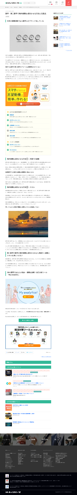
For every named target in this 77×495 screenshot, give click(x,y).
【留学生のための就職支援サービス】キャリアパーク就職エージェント (28, 383)
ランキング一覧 (69, 50)
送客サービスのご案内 (34, 461)
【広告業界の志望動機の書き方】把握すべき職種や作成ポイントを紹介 (65, 45)
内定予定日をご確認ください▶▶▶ (20, 405)
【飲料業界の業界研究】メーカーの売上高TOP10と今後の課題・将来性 (65, 17)
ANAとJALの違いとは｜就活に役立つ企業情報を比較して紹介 (65, 31)
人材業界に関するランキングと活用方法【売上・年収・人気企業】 (65, 38)
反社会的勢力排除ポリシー (47, 465)
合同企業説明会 (7, 457)
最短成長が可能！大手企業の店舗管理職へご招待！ (24, 413)
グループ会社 (45, 454)
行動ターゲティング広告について (48, 457)
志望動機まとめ (20, 461)
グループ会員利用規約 (47, 459)
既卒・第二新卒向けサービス (10, 466)
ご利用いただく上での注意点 (60, 457)
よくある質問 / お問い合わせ (60, 462)
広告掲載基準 (58, 459)
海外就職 (7, 16)
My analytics (20, 453)
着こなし (58, 439)
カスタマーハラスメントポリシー (48, 466)
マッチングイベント (8, 459)
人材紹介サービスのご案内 (35, 454)
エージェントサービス (9, 461)
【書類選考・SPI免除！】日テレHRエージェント (23, 393)
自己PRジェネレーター (22, 455)
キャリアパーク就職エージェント (10, 453)
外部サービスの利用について (48, 461)
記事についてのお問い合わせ (46, 356)
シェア (18, 352)
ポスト (24, 352)
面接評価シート (20, 463)
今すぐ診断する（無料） (29, 320)
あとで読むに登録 (10, 352)
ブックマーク (30, 352)
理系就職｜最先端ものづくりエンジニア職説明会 (23, 422)
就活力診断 (20, 457)
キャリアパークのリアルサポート (61, 454)
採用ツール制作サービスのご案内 (36, 455)
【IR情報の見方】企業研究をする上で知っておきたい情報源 (65, 24)
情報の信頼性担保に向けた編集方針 (61, 455)
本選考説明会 (7, 454)
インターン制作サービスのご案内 (36, 457)
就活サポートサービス (9, 465)
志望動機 (32, 439)
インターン (6, 439)
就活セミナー (7, 455)
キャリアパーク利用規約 (47, 458)
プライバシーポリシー (47, 455)
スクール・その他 (8, 467)
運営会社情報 (45, 453)
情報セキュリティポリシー (47, 463)
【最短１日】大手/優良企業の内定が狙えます (22, 374)
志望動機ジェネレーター (22, 454)
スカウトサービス (8, 463)
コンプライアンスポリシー (47, 462)
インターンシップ (8, 458)
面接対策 (70, 439)
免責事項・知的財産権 (59, 458)
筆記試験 (45, 439)
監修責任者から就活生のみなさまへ (61, 453)
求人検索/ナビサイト (8, 462)
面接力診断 (20, 459)
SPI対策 (19, 462)
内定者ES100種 (20, 458)
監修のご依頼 (58, 461)
